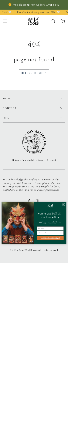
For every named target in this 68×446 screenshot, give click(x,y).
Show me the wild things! (50, 238)
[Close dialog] (63, 204)
